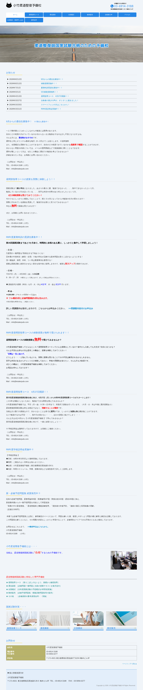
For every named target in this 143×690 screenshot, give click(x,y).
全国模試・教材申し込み (15, 20)
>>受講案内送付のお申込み (80, 308)
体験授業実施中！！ (49, 83)
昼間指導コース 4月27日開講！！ (55, 96)
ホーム (15, 14)
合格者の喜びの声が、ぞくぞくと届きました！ (60, 100)
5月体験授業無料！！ (49, 92)
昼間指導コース (34, 14)
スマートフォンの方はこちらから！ (55, 105)
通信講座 (53, 14)
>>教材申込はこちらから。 (38, 527)
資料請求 (34, 20)
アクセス (127, 14)
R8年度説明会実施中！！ (51, 109)
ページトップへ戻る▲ (129, 664)
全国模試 (71, 14)
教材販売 (90, 14)
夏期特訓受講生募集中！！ (51, 88)
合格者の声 (108, 14)
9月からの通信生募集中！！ (52, 79)
